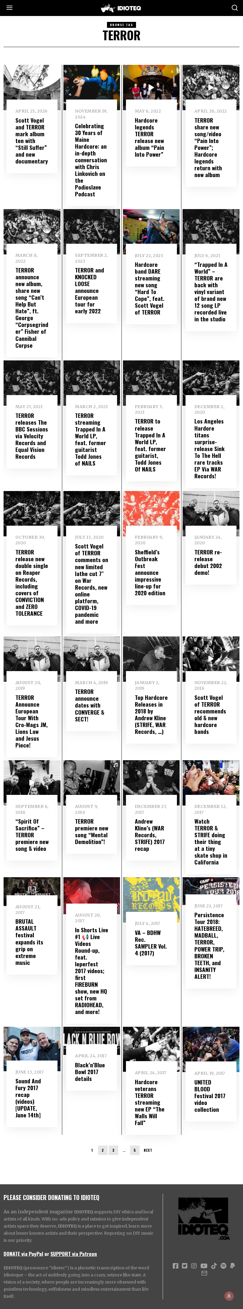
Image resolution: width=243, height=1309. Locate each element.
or (46, 1253)
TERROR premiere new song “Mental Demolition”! (91, 831)
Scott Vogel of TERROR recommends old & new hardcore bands (210, 714)
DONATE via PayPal (23, 1253)
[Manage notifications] (229, 1296)
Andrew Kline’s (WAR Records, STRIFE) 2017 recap (150, 835)
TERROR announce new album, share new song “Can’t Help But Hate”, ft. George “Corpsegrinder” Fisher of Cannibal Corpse (31, 307)
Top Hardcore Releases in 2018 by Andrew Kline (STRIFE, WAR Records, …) (151, 714)
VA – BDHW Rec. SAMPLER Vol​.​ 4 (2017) (151, 942)
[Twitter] (184, 1266)
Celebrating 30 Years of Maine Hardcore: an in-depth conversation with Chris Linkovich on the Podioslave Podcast (91, 159)
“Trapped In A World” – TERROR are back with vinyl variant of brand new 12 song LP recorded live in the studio (211, 291)
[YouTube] (204, 1266)
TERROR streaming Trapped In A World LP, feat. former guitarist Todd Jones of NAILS (90, 439)
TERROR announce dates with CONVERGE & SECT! (89, 705)
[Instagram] (194, 1266)
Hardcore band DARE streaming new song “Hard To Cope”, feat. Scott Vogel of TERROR (149, 288)
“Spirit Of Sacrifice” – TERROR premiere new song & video (32, 835)
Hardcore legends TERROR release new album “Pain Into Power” (149, 137)
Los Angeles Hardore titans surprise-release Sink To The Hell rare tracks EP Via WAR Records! (209, 448)
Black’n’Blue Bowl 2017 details (90, 1072)
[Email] (204, 1273)
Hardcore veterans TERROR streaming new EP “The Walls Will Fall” (149, 1102)
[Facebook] (175, 1266)
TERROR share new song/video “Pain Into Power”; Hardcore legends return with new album (208, 147)
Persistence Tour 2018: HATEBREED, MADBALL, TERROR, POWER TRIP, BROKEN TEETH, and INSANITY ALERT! (209, 945)
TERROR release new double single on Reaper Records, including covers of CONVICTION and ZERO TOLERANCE (31, 582)
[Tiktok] (214, 1266)
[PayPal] (232, 1266)
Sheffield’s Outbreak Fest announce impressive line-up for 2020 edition (150, 572)
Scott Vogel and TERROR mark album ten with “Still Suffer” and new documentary (31, 140)
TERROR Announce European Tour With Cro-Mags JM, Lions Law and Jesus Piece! (31, 721)
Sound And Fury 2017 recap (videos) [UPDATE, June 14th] (28, 1098)
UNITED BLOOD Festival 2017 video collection (210, 1096)
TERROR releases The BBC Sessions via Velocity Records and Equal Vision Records (31, 436)
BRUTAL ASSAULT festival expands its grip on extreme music (29, 941)
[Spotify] (223, 1266)
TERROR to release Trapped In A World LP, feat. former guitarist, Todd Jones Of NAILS (150, 445)
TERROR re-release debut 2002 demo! (208, 562)
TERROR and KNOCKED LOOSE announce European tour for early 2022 (89, 290)
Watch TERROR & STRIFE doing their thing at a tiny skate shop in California (210, 841)
